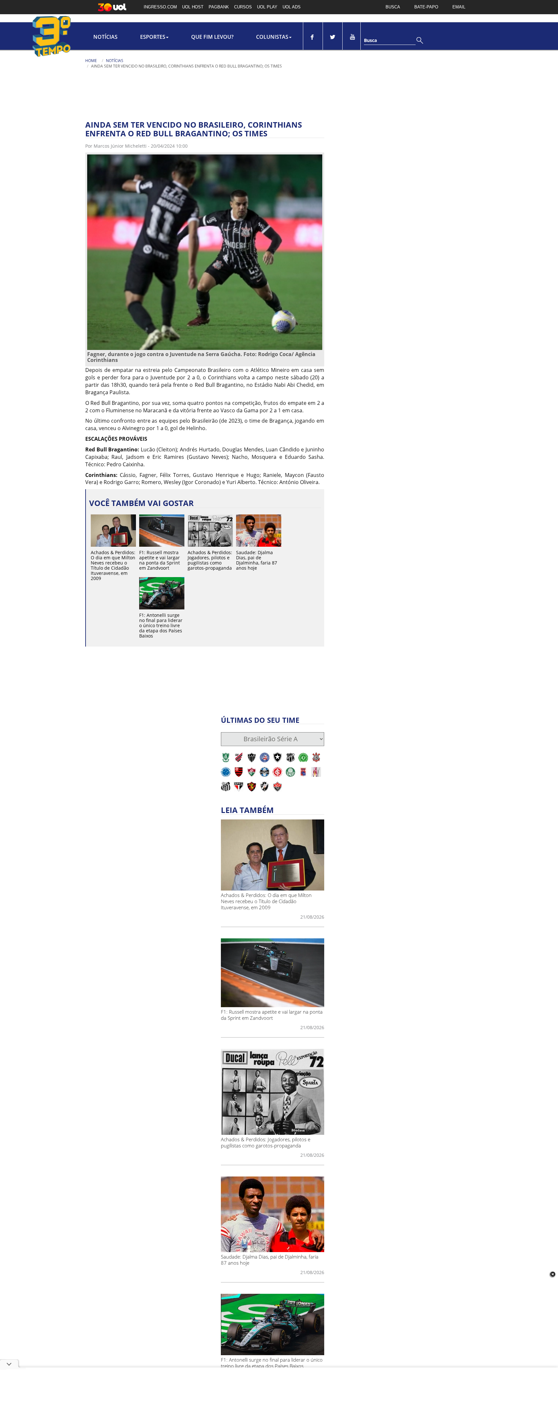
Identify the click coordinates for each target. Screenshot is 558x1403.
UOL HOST (192, 7)
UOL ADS (292, 7)
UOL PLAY (267, 7)
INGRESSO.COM (160, 7)
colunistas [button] (272, 36)
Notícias (105, 36)
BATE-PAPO (426, 7)
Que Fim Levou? (212, 36)
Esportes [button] (152, 36)
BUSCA (393, 7)
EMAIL (458, 7)
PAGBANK (219, 7)
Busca (370, 40)
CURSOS (243, 7)
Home (91, 60)
